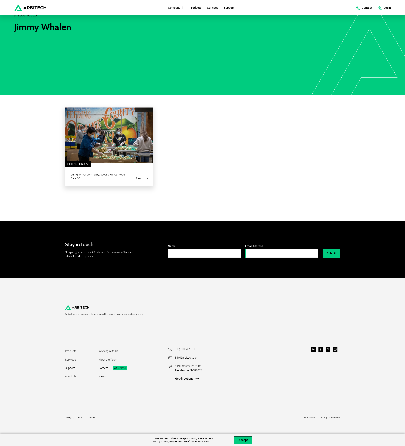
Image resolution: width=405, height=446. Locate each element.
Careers (103, 368)
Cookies (91, 417)
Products (70, 351)
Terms (79, 417)
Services (70, 359)
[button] (176, 8)
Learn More (203, 441)
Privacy (68, 417)
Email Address (254, 246)
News (102, 376)
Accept (243, 440)
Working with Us (108, 351)
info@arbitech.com (186, 357)
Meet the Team (108, 359)
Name (172, 246)
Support (70, 368)
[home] (30, 7)
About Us (70, 376)
